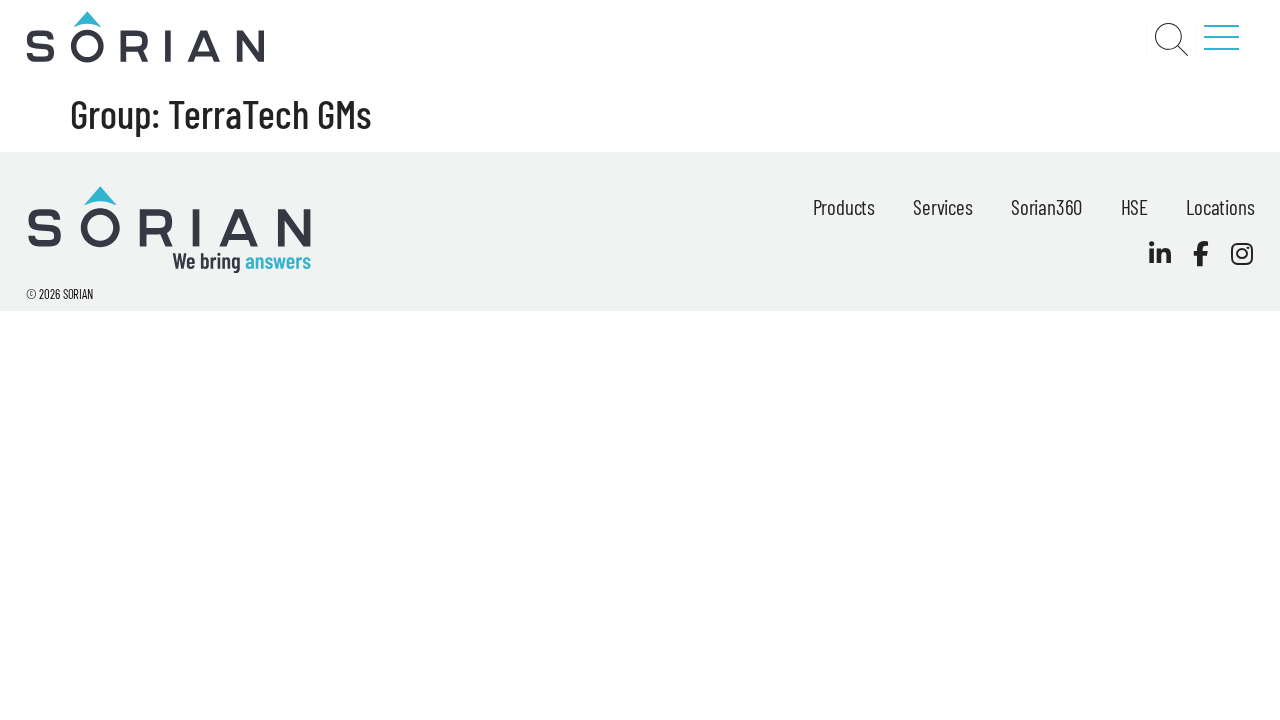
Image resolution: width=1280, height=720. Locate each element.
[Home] (145, 58)
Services (942, 206)
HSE (1134, 206)
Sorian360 (1046, 206)
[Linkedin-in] (1159, 253)
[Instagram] (1241, 253)
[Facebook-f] (1200, 253)
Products (844, 206)
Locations (1220, 206)
